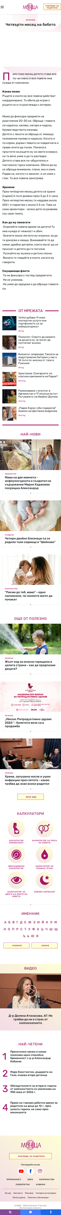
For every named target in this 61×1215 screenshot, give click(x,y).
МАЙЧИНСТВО (46, 1179)
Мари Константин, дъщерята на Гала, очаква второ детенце (31, 1073)
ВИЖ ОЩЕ (31, 797)
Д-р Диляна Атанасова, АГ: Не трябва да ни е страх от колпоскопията (31, 1019)
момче (45, 946)
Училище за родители (52, 7)
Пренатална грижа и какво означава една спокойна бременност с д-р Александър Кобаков (30, 1056)
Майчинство (11, 589)
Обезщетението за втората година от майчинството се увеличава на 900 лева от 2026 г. (33, 1089)
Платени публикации (38, 1197)
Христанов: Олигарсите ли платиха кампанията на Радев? (38, 375)
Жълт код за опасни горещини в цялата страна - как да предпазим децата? (30, 665)
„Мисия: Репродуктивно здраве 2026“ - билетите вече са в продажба (28, 722)
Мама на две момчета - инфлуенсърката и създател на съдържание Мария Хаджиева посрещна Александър (28, 483)
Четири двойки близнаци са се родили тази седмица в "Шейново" (30, 540)
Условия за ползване (46, 1193)
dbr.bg (21, 331)
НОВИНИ (40, 1184)
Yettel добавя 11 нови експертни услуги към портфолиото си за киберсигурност (32, 322)
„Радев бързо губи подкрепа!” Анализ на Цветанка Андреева (37, 409)
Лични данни (19, 1197)
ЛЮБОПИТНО (23, 1184)
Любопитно (10, 474)
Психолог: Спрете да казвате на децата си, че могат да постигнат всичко (36, 339)
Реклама (29, 1193)
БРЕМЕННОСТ (14, 1179)
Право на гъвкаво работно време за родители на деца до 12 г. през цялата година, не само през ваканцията (34, 1107)
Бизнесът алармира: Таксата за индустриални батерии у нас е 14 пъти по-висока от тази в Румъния (38, 359)
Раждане (9, 535)
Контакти (18, 1193)
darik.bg (21, 381)
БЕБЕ (30, 1179)
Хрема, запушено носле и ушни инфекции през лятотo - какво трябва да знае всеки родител (28, 780)
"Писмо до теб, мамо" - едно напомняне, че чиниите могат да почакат (28, 595)
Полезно (9, 658)
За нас (8, 1193)
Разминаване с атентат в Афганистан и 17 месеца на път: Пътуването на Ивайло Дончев (38, 393)
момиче (17, 946)
